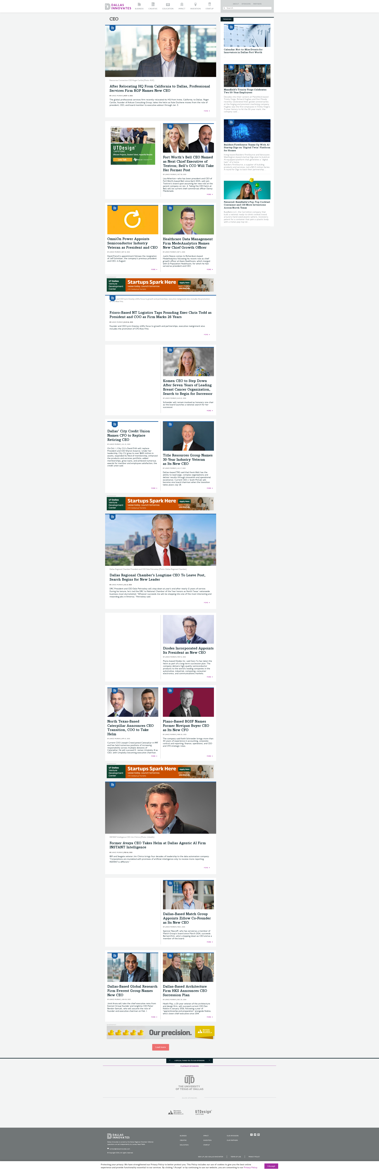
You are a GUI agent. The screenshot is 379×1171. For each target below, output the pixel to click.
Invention (195, 9)
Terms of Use (236, 1157)
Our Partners (232, 1140)
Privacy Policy (254, 1157)
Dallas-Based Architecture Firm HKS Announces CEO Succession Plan (185, 991)
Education (168, 9)
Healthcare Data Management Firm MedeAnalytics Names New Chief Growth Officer (188, 244)
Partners (257, 4)
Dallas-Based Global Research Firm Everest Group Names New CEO (132, 991)
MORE (206, 111)
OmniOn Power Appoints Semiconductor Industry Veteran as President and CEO (132, 244)
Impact (182, 9)
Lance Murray (117, 96)
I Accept (271, 1166)
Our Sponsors (233, 1136)
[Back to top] (367, 1152)
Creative (152, 9)
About (236, 4)
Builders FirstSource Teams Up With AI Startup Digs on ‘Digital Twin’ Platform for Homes (247, 148)
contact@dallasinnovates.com (120, 1149)
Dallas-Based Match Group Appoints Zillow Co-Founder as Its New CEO (187, 919)
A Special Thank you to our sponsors (189, 1060)
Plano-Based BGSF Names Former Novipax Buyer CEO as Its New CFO (186, 726)
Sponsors (246, 4)
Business (139, 9)
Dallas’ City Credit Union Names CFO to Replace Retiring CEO (128, 436)
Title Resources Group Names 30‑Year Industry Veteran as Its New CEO (188, 460)
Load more (160, 1047)
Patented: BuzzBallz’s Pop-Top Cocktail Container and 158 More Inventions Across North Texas (247, 205)
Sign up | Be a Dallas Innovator (210, 1157)
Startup (210, 9)
